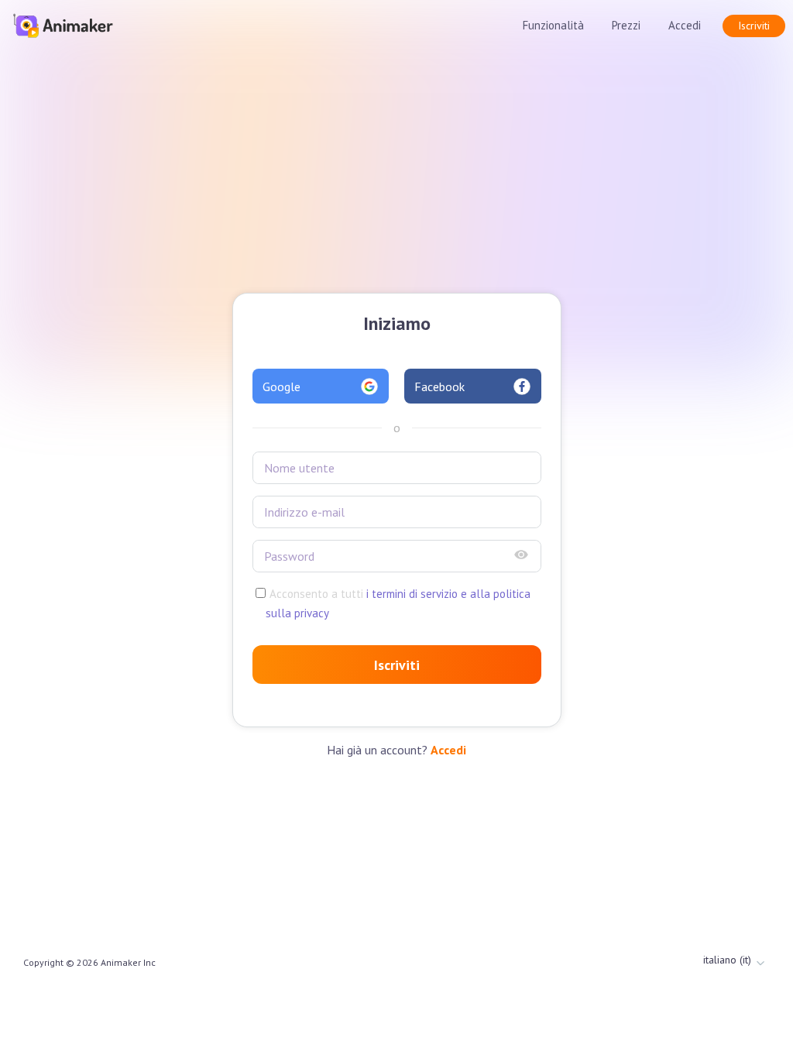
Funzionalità (553, 25)
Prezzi (626, 25)
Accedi (684, 25)
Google (281, 386)
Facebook (439, 386)
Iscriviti (754, 26)
